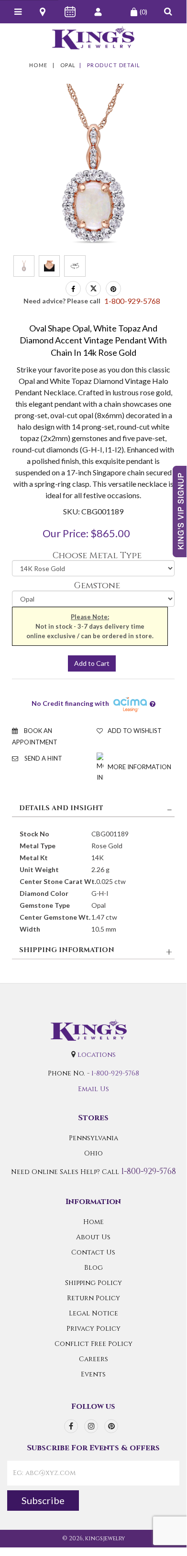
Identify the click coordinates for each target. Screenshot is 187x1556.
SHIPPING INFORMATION (66, 949)
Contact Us (93, 1252)
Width (30, 929)
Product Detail (114, 65)
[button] (168, 12)
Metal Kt (34, 857)
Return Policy (93, 1298)
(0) (143, 12)
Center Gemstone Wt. (55, 917)
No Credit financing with (72, 704)
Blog (93, 1267)
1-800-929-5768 (115, 1073)
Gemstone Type (45, 905)
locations (96, 1054)
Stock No (34, 834)
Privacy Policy (93, 1328)
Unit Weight (39, 869)
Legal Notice (93, 1313)
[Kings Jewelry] (93, 37)
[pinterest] (111, 1426)
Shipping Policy (93, 1282)
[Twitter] (93, 288)
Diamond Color (44, 893)
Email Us (93, 1089)
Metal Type (37, 846)
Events (93, 1374)
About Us (93, 1237)
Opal (68, 65)
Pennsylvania (93, 1138)
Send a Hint (42, 758)
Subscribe (43, 1500)
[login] (99, 12)
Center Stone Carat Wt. (58, 881)
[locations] (43, 12)
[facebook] (71, 1426)
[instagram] (91, 1426)
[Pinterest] (113, 288)
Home (38, 65)
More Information (138, 767)
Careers (93, 1359)
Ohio (93, 1153)
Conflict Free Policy (93, 1343)
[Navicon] (18, 12)
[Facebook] (73, 288)
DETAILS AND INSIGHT (61, 808)
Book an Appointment (34, 736)
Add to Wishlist (135, 730)
